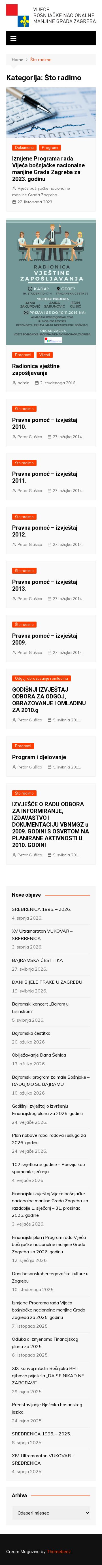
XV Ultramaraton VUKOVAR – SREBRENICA (42, 934)
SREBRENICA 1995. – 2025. (41, 1434)
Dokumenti (24, 147)
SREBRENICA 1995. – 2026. (41, 909)
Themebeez (59, 1551)
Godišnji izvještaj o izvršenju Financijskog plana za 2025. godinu (47, 1109)
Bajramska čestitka (31, 1033)
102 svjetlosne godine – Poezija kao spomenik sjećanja (48, 1168)
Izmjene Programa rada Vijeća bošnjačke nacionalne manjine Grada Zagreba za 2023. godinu (48, 168)
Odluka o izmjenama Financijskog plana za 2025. (45, 1342)
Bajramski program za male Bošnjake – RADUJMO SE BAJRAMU (51, 1080)
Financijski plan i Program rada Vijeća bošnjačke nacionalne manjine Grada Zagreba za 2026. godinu (49, 1244)
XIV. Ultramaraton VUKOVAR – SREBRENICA (43, 1459)
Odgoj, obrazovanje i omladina (41, 678)
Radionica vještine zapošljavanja (36, 369)
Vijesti (44, 354)
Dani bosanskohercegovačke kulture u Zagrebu (50, 1277)
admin (23, 382)
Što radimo (24, 408)
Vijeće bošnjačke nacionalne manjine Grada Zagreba (41, 191)
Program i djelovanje (39, 757)
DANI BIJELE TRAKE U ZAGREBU (47, 982)
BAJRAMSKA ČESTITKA (37, 960)
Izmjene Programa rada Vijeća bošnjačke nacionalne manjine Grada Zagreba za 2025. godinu (48, 1310)
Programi (50, 147)
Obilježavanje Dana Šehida (39, 1055)
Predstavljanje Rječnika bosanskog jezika (47, 1408)
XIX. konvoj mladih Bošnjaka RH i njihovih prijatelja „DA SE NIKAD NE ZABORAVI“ (48, 1375)
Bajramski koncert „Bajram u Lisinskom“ (40, 1007)
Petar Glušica (30, 436)
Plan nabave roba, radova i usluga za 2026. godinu (49, 1138)
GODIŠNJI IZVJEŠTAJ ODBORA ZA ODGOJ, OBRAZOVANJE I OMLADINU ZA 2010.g (49, 699)
